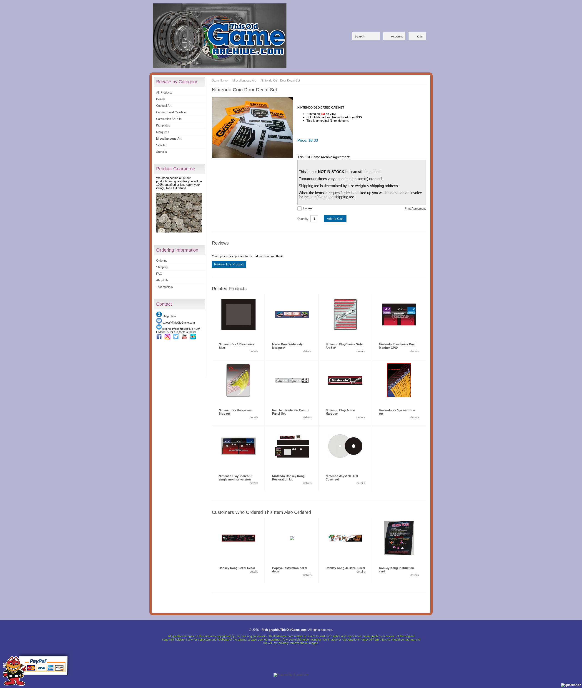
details (253, 351)
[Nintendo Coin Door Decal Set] (252, 128)
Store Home (220, 80)
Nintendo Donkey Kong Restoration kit (288, 477)
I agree (307, 208)
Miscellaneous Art (168, 138)
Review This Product (229, 264)
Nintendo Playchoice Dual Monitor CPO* (397, 346)
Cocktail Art (163, 105)
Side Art (161, 145)
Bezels (160, 99)
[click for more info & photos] (238, 314)
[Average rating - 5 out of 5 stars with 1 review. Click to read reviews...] (291, 335)
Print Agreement (415, 208)
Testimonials (164, 287)
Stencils (161, 151)
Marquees (162, 132)
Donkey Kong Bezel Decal (237, 568)
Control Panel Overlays (171, 112)
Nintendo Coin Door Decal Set (280, 80)
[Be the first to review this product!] (238, 335)
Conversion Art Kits (169, 119)
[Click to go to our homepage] (219, 36)
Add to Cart (335, 218)
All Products (164, 92)
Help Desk (169, 316)
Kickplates (163, 125)
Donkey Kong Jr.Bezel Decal (345, 568)
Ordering (161, 260)
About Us (162, 280)
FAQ (159, 273)
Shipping (162, 267)
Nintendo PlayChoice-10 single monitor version (235, 477)
